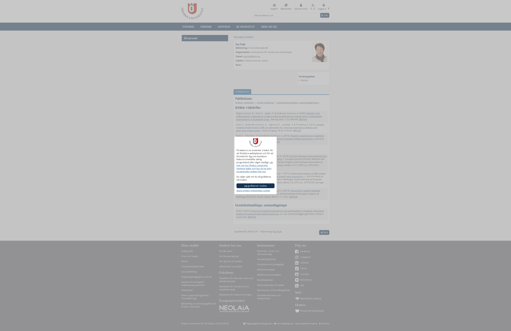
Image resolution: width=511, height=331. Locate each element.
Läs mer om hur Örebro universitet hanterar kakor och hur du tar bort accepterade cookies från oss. (254, 167)
